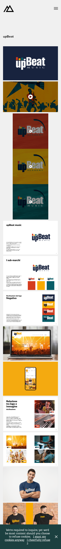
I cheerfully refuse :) (38, 541)
